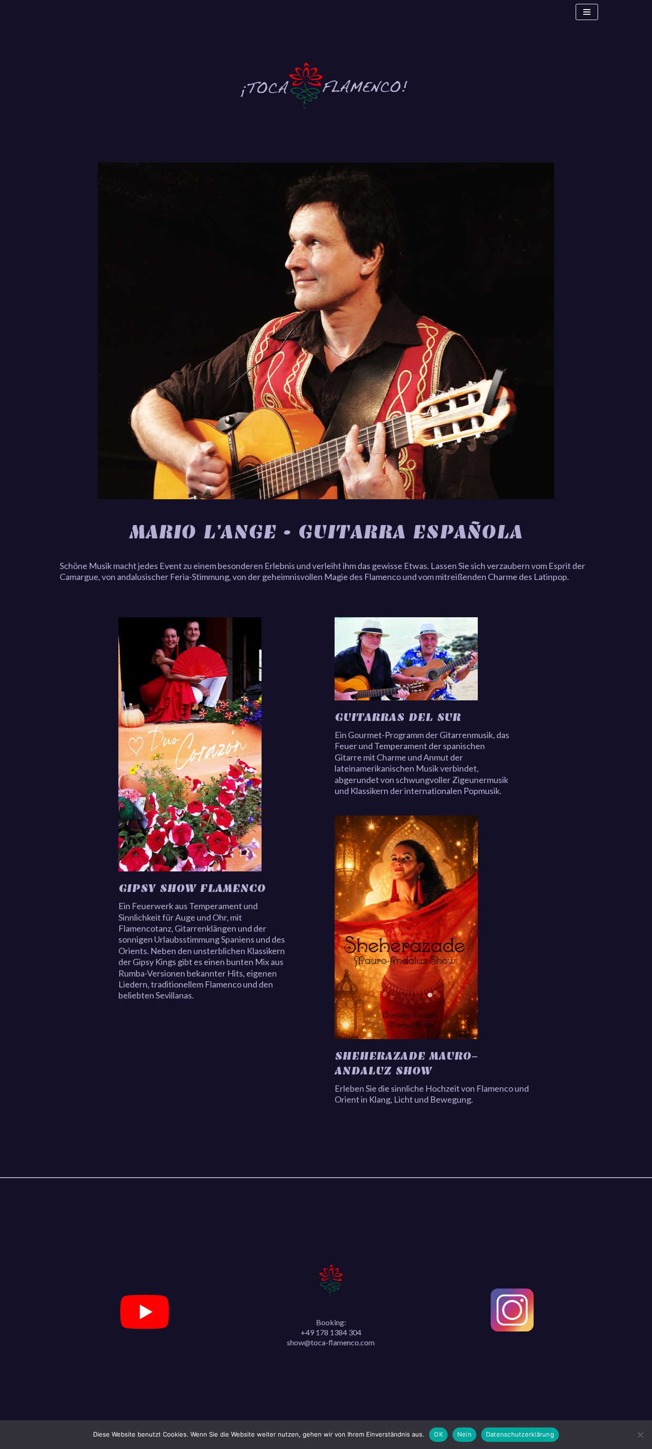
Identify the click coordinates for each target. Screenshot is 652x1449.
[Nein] (640, 1434)
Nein (464, 1434)
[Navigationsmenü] (587, 12)
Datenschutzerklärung (520, 1434)
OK (438, 1434)
